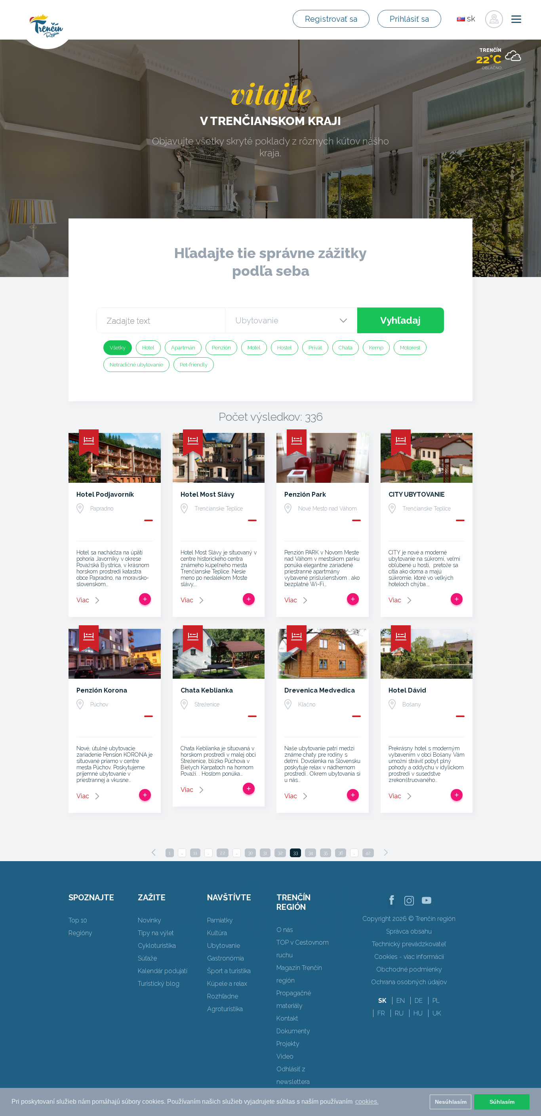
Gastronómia (225, 958)
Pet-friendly (194, 365)
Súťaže (147, 958)
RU (399, 1013)
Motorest (410, 348)
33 (295, 853)
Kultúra (217, 933)
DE (419, 1000)
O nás (284, 930)
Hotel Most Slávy (207, 494)
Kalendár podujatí (162, 971)
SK (382, 1000)
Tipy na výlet (156, 933)
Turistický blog (158, 983)
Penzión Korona (101, 690)
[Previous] (154, 852)
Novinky (149, 920)
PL (436, 1000)
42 (368, 853)
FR (381, 1013)
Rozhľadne (222, 996)
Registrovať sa (331, 19)
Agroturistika (225, 1009)
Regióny (80, 933)
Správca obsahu (409, 931)
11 (195, 853)
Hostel (284, 348)
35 (325, 853)
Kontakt (287, 1018)
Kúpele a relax (227, 983)
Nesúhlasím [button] (451, 1102)
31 (265, 853)
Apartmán (183, 348)
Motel (254, 348)
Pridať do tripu (145, 599)
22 (222, 853)
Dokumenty (293, 1031)
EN (400, 1000)
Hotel (148, 348)
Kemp (376, 348)
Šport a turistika (229, 971)
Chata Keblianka (207, 690)
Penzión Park (305, 494)
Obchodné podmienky (409, 969)
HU (418, 1013)
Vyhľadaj (400, 320)
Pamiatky (220, 920)
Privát (315, 348)
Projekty (287, 1044)
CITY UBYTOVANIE (417, 494)
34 (310, 853)
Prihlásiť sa (409, 19)
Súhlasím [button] (502, 1102)
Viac (82, 600)
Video (284, 1056)
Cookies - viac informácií (409, 956)
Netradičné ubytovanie (136, 365)
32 (280, 853)
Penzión (221, 348)
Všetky (118, 348)
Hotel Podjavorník (105, 494)
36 (340, 853)
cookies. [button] (367, 1101)
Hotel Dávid (407, 690)
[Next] (386, 852)
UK (436, 1013)
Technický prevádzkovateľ (409, 944)
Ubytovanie (223, 945)
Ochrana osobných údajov (409, 982)
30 (250, 853)
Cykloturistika (157, 945)
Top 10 (78, 920)
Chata (345, 348)
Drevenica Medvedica (319, 690)
